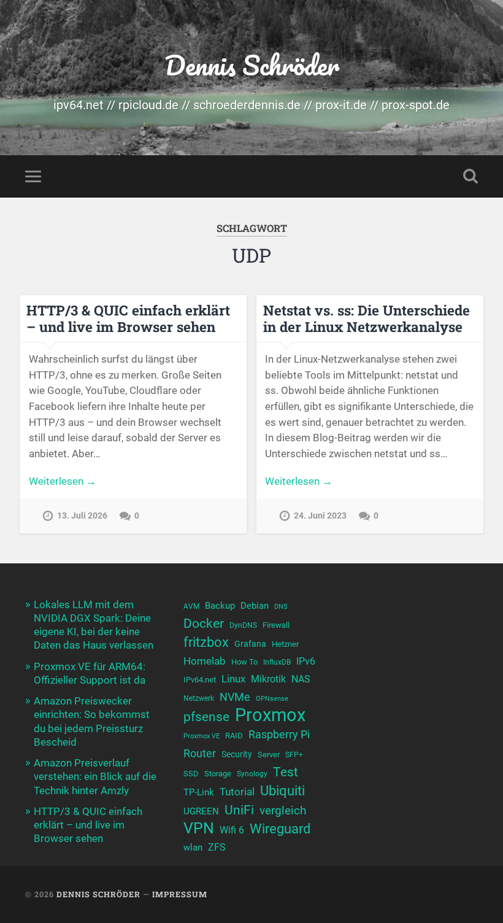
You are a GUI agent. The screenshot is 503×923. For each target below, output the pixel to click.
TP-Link (198, 792)
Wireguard (280, 828)
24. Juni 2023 (320, 516)
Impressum (179, 894)
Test (285, 771)
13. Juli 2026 (82, 516)
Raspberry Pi (279, 734)
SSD (191, 773)
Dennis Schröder (251, 65)
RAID (234, 735)
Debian (254, 605)
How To (244, 661)
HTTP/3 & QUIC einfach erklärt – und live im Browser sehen (128, 318)
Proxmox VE (201, 736)
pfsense (206, 716)
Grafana (250, 644)
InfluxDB (277, 662)
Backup (220, 605)
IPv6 (305, 661)
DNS (281, 607)
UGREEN (201, 811)
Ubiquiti (282, 790)
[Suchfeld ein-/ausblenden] (470, 176)
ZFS (217, 847)
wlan (192, 847)
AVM (191, 606)
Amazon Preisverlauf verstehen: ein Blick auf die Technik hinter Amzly (95, 776)
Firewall (276, 625)
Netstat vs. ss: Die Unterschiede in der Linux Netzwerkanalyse (366, 318)
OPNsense (272, 699)
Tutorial (237, 792)
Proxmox (270, 715)
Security (236, 754)
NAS (300, 679)
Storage (217, 773)
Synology (252, 774)
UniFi (239, 809)
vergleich (282, 810)
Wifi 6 (232, 830)
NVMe (235, 696)
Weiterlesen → (62, 481)
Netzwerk (198, 698)
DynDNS (243, 625)
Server (269, 754)
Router (199, 753)
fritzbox (206, 642)
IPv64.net (199, 679)
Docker (203, 623)
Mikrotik (268, 679)
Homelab (204, 661)
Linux (233, 679)
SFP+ (294, 755)
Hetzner (285, 644)
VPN (198, 828)
